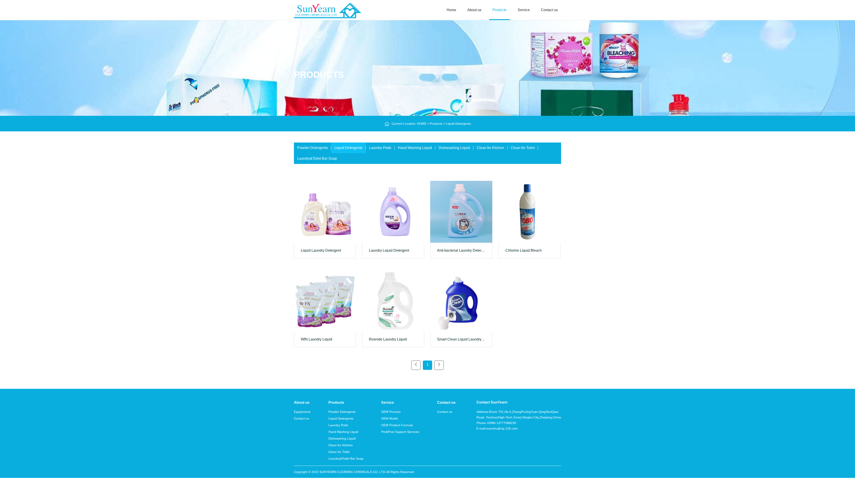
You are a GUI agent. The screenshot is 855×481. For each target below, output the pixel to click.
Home (451, 10)
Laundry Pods (380, 148)
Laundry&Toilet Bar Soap (317, 158)
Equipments (302, 412)
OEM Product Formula (397, 425)
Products (500, 10)
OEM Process (391, 412)
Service (524, 10)
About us (474, 10)
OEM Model (389, 418)
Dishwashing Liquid (454, 148)
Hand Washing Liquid (415, 148)
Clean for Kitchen (490, 148)
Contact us (549, 10)
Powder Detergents (312, 148)
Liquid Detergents (458, 123)
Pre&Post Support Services (400, 432)
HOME (421, 123)
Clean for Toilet (523, 148)
